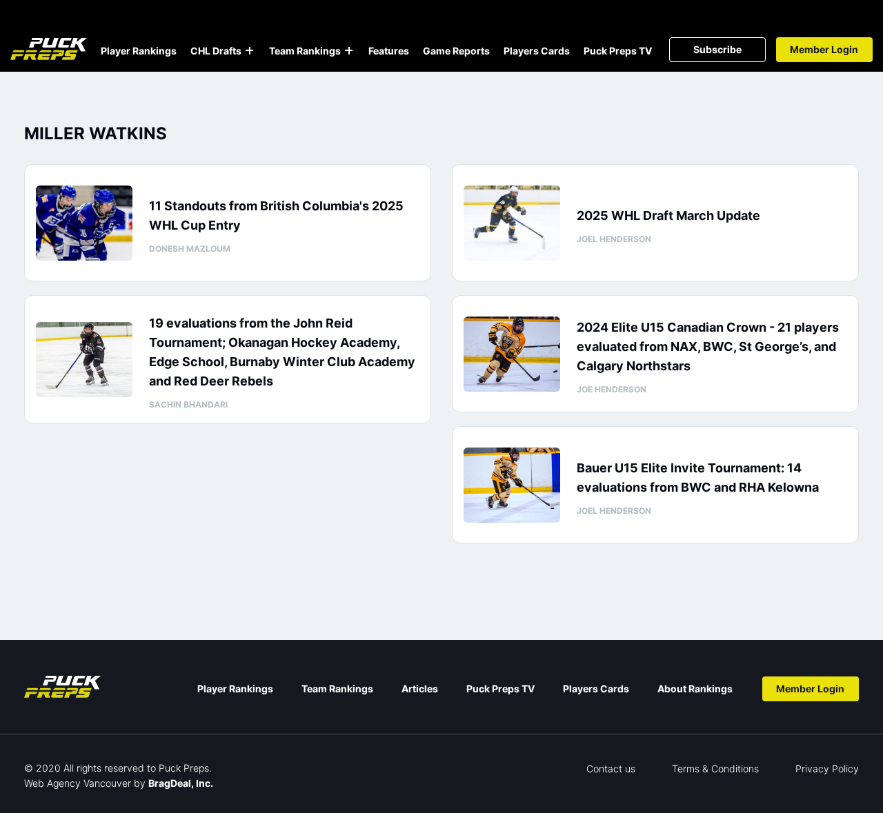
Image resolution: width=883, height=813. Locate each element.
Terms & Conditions (715, 768)
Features (388, 51)
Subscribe (717, 49)
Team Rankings (305, 51)
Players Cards (537, 51)
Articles (419, 688)
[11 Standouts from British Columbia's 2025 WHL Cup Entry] (84, 223)
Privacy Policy (827, 768)
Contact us (610, 768)
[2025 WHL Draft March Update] (512, 223)
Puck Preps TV (618, 51)
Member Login (824, 49)
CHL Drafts (215, 51)
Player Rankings (139, 51)
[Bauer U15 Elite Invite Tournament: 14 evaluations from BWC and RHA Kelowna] (512, 485)
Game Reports (456, 51)
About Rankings (695, 688)
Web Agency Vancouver (77, 783)
